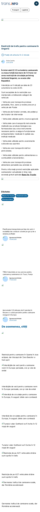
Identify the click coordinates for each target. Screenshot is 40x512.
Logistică (25, 10)
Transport (15, 10)
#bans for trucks (8, 196)
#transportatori (7, 199)
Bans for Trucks (29, 175)
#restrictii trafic (21, 196)
